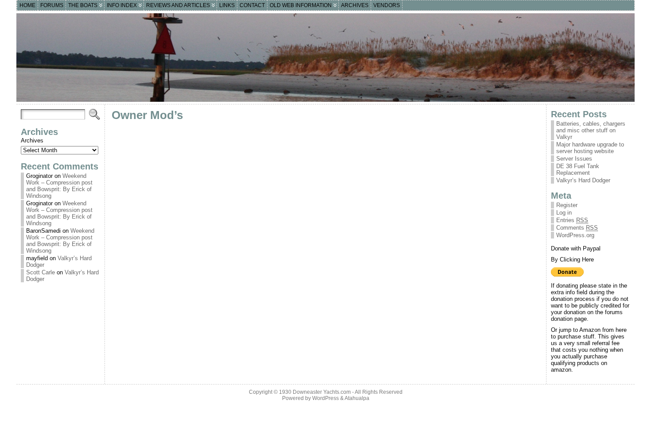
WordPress (325, 398)
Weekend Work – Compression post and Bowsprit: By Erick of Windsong (59, 186)
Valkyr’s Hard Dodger (583, 180)
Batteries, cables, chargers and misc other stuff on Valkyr (590, 130)
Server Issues (574, 158)
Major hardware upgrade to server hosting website (590, 147)
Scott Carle (40, 272)
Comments (577, 227)
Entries (572, 220)
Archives (32, 140)
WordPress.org (575, 235)
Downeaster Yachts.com (322, 392)
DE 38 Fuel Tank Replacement (577, 169)
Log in (564, 212)
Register (566, 205)
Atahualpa (357, 398)
